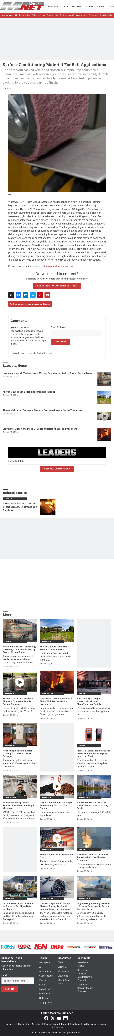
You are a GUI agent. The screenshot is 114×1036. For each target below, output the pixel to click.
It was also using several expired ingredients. (56, 814)
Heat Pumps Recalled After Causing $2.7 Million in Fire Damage (17, 753)
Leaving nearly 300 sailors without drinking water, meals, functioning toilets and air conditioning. (91, 916)
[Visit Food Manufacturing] (24, 946)
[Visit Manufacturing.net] (89, 947)
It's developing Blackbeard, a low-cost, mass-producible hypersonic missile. (94, 711)
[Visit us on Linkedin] (65, 1018)
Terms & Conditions (70, 1024)
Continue (60, 341)
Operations (47, 641)
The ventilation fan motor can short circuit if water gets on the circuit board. (19, 763)
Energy (7, 641)
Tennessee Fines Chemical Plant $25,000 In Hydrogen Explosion (20, 507)
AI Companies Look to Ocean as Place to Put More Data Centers (18, 906)
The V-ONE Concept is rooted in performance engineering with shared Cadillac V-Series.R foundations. (56, 916)
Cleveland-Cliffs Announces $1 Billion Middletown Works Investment (40, 429)
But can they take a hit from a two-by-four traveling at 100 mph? (20, 710)
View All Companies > (57, 468)
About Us (10, 1024)
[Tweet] (33, 295)
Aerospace (84, 693)
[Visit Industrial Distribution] (73, 947)
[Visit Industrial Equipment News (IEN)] (40, 946)
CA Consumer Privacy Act (95, 1024)
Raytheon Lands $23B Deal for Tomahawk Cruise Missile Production (93, 857)
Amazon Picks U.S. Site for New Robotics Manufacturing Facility (92, 805)
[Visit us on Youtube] (59, 1018)
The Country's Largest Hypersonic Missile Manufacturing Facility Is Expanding (90, 701)
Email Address (59, 327)
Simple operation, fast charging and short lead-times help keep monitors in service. (92, 763)
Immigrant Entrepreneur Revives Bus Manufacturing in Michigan (19, 805)
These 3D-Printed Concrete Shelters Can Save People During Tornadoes (42, 410)
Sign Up (10, 989)
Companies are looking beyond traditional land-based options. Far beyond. (18, 916)
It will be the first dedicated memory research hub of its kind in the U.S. (56, 656)
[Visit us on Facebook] (46, 1018)
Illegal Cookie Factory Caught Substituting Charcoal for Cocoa (56, 805)
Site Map (58, 1027)
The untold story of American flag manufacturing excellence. (56, 863)
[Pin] (40, 295)
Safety (8, 499)
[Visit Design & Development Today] (8, 946)
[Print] (11, 295)
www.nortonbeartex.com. (60, 266)
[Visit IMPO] (57, 947)
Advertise (36, 1024)
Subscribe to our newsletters (57, 285)
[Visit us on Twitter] (53, 1018)
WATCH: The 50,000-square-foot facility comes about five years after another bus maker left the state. (19, 815)
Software (9, 898)
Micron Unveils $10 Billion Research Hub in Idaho (29, 392)
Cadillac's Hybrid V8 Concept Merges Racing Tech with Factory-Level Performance (55, 906)
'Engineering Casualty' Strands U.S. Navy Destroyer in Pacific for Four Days (93, 906)
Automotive (47, 693)
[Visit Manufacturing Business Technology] (106, 947)
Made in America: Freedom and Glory (57, 856)
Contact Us (23, 1024)
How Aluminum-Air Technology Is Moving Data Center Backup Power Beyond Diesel (48, 373)
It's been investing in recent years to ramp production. (94, 866)
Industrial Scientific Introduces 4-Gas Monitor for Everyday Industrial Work (93, 753)
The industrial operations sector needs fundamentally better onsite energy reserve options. (19, 659)
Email (4, 975)
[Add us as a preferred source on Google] (47, 295)
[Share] (18, 295)
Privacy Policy (51, 1024)
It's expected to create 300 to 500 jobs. (94, 814)
